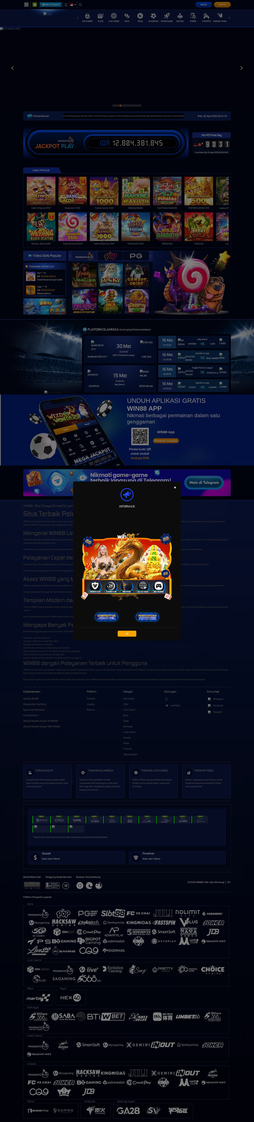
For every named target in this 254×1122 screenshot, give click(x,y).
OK (127, 633)
